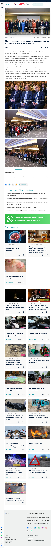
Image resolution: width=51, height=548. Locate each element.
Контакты (30, 538)
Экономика (32, 255)
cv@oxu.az (7, 537)
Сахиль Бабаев (9, 176)
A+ (46, 47)
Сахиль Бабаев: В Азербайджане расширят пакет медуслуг (24, 207)
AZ (1, 4)
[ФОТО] (15, 322)
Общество (8, 312)
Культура (31, 367)
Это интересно (9, 255)
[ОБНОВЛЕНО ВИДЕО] (39, 295)
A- (42, 47)
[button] (31, 4)
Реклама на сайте (33, 535)
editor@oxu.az (8, 541)
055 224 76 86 (8, 543)
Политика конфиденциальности (36, 540)
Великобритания (29, 176)
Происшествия (33, 312)
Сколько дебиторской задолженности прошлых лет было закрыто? (26, 210)
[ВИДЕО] (39, 236)
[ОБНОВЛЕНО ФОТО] (15, 460)
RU (1, 7)
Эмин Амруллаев (19, 176)
